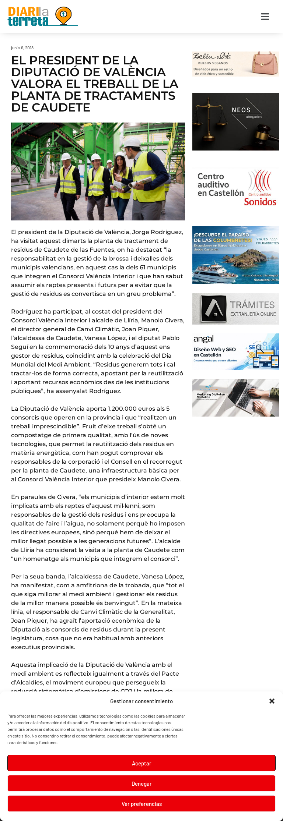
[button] (272, 701)
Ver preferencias (142, 803)
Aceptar (141, 763)
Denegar (142, 783)
